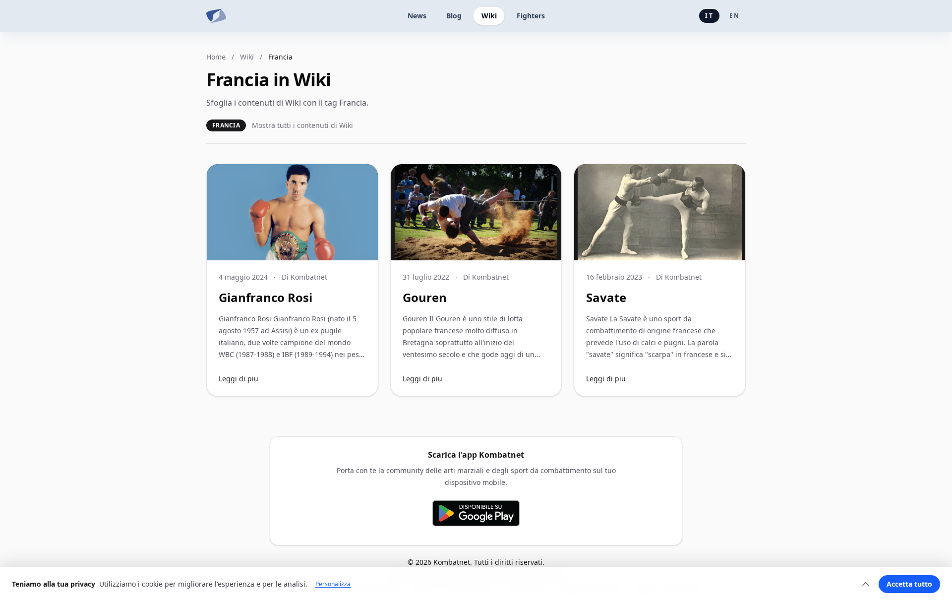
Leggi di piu (238, 378)
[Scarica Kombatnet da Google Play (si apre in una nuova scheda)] (476, 513)
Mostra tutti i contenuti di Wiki (302, 125)
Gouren (425, 297)
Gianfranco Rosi (265, 297)
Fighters (531, 15)
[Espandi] (866, 584)
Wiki (489, 15)
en (734, 15)
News (417, 15)
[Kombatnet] (216, 16)
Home (216, 56)
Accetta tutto (909, 584)
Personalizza (333, 584)
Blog (454, 15)
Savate (606, 297)
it (709, 15)
